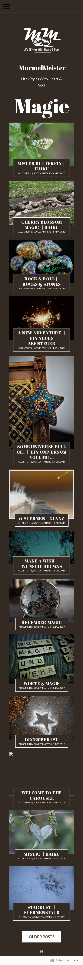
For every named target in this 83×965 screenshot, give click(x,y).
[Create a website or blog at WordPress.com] (41, 951)
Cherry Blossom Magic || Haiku (41, 224)
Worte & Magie (41, 684)
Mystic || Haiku (42, 854)
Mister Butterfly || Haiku (41, 166)
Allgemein (24, 173)
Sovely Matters (42, 173)
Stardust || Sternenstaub (41, 909)
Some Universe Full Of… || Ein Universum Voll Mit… (42, 452)
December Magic (41, 622)
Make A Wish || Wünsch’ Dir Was (41, 563)
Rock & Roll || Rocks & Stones (41, 281)
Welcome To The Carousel (41, 795)
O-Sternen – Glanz (41, 518)
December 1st (42, 739)
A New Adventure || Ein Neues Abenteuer (41, 338)
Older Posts (41, 936)
